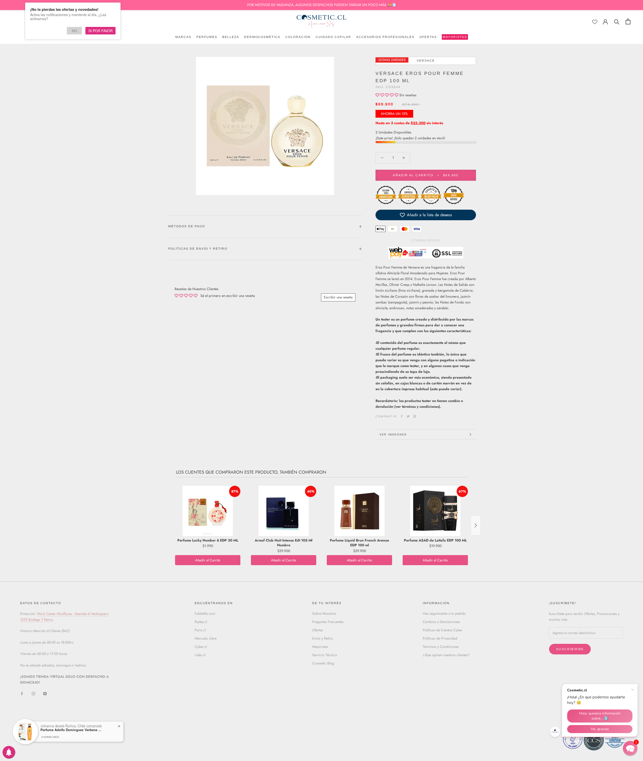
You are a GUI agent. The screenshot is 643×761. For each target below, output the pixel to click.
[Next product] (476, 525)
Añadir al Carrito (207, 560)
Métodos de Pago (186, 226)
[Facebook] (401, 416)
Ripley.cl (201, 621)
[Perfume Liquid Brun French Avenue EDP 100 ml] (359, 511)
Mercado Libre (206, 638)
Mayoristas (320, 646)
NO (74, 30)
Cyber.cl (201, 646)
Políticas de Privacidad (440, 638)
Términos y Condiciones (441, 646)
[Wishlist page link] (594, 21)
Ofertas (317, 630)
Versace (426, 60)
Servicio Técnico (324, 654)
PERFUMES (206, 37)
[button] (387, 95)
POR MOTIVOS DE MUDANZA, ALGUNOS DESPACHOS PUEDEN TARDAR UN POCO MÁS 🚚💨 (321, 4)
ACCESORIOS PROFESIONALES (385, 37)
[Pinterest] (414, 416)
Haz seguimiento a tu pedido (444, 613)
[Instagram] (33, 693)
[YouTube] (45, 693)
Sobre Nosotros (324, 613)
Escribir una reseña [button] (338, 297)
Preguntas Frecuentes (328, 621)
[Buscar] (616, 21)
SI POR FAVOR (100, 30)
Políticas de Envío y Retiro (197, 248)
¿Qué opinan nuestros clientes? (446, 654)
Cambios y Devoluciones (441, 621)
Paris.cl (200, 630)
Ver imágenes (393, 434)
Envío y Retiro (322, 638)
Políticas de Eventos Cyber (442, 630)
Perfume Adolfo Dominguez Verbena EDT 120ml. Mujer (71, 730)
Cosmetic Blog (323, 663)
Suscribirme (570, 649)
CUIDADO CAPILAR (333, 37)
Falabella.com (205, 613)
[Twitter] (408, 416)
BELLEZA (230, 37)
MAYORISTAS (454, 37)
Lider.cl (200, 654)
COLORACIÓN (298, 37)
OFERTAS (428, 37)
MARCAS (183, 37)
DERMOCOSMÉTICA (262, 37)
